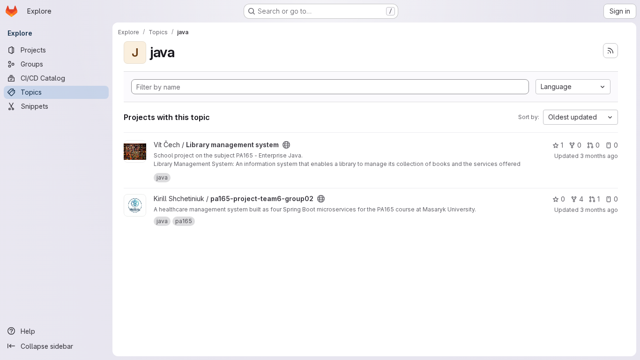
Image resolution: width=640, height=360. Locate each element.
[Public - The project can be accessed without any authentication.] (286, 145)
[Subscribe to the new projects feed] (610, 50)
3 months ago (599, 155)
